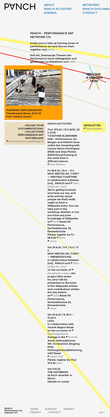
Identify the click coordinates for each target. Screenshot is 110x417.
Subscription (94, 128)
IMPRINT (68, 408)
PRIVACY (35, 412)
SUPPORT (51, 408)
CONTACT (54, 412)
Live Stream (57, 164)
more (53, 241)
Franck (72, 336)
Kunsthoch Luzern (58, 273)
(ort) (56, 221)
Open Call (56, 356)
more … (52, 49)
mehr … (73, 61)
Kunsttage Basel (57, 333)
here (62, 237)
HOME (34, 408)
